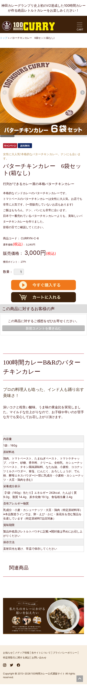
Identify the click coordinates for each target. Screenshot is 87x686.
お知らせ (8, 652)
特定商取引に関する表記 (16, 657)
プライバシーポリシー (65, 652)
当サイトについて (41, 652)
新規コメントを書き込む (43, 328)
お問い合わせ (39, 657)
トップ (4, 37)
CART (80, 29)
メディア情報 (22, 652)
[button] (82, 92)
